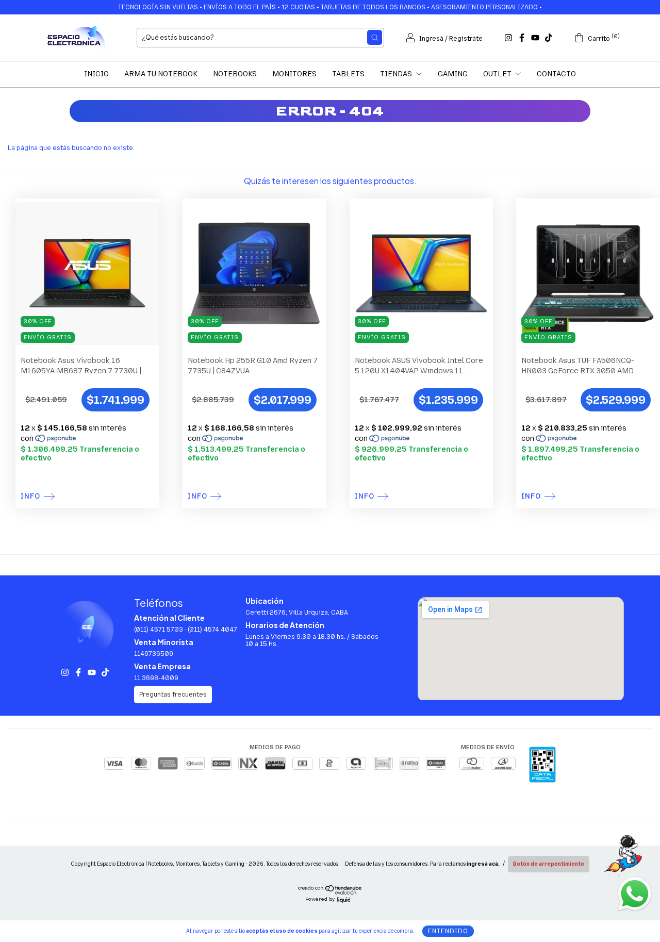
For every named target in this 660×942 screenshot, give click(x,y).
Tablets (348, 74)
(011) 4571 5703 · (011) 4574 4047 (185, 629)
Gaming (453, 74)
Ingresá (431, 38)
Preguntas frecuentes (173, 694)
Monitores (294, 74)
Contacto (556, 74)
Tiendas (397, 74)
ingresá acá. (483, 864)
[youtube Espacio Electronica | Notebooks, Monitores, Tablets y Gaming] (535, 38)
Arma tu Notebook (160, 74)
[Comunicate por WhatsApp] (634, 893)
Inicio (96, 74)
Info (30, 496)
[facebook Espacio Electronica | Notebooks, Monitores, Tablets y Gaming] (522, 38)
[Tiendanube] (330, 892)
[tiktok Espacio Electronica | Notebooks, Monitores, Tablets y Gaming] (548, 38)
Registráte (466, 38)
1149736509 (153, 653)
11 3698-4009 (156, 678)
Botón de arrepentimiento (548, 864)
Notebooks (235, 74)
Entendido (448, 931)
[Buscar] (374, 37)
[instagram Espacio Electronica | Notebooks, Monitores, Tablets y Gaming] (508, 38)
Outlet (498, 74)
